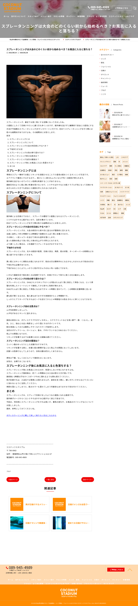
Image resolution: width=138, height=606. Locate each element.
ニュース (104, 86)
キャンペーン (106, 78)
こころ (103, 94)
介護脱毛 (126, 166)
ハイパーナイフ (124, 192)
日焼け (103, 70)
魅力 (113, 174)
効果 (101, 192)
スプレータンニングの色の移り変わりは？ (27, 152)
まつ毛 (127, 187)
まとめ (12, 166)
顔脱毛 (127, 200)
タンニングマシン (105, 161)
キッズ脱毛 (118, 166)
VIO (114, 209)
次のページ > (87, 479)
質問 (110, 166)
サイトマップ (109, 583)
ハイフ (102, 200)
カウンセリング (118, 217)
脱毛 (102, 62)
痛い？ (110, 204)
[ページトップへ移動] (130, 569)
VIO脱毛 (102, 204)
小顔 (124, 209)
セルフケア (103, 166)
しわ (117, 157)
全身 (109, 217)
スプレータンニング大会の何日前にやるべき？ (28, 145)
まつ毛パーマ (119, 187)
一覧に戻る (50, 479)
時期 (108, 200)
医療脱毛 (120, 200)
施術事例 (104, 82)
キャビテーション (105, 196)
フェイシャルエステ (119, 196)
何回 (110, 179)
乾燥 (116, 179)
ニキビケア (124, 157)
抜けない (120, 204)
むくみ (109, 213)
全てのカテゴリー (107, 55)
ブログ (8, 471)
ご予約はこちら (121, 8)
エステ (109, 209)
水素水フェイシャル (111, 192)
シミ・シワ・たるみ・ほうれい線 (110, 183)
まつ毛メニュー (104, 174)
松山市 (102, 209)
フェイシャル (106, 66)
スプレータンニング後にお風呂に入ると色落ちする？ (31, 162)
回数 (114, 161)
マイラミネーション (106, 187)
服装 (126, 170)
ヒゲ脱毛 (120, 174)
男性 (116, 170)
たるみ (102, 213)
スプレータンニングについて (21, 142)
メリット (125, 161)
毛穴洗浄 (103, 217)
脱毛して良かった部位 (106, 157)
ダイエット (105, 74)
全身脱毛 (103, 170)
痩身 (122, 213)
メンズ (103, 59)
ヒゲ (119, 209)
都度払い (116, 213)
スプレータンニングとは (19, 139)
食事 (121, 170)
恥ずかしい (103, 179)
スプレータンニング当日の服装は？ (24, 159)
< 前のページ (13, 479)
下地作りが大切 (15, 149)
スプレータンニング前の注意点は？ (24, 156)
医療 (126, 174)
